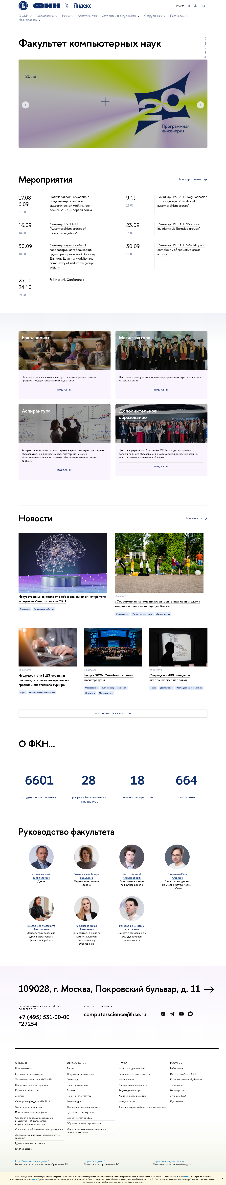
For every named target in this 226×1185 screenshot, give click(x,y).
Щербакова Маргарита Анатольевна (41, 927)
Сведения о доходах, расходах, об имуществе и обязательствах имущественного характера (34, 1120)
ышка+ (71, 1090)
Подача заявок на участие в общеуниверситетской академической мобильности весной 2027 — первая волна (71, 203)
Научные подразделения (132, 1068)
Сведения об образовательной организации (39, 1129)
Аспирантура (36, 410)
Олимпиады (73, 1079)
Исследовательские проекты (134, 1074)
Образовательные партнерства (84, 1123)
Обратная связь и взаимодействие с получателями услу (86, 1130)
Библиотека (176, 1068)
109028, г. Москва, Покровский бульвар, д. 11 (109, 988)
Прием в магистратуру (79, 1095)
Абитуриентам (87, 16)
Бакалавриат (36, 337)
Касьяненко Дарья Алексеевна (86, 927)
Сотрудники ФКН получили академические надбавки (169, 677)
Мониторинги (126, 1079)
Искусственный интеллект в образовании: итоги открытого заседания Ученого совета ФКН (62, 598)
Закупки (19, 1095)
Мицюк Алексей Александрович (131, 876)
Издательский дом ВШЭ (183, 1074)
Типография (176, 1084)
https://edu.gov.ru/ (94, 1161)
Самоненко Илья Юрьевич (177, 876)
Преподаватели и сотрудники (31, 1084)
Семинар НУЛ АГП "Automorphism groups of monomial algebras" (68, 228)
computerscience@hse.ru (115, 1014)
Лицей (70, 1068)
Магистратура (134, 337)
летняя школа (163, 614)
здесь (186, 1176)
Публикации (176, 1101)
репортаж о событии (44, 609)
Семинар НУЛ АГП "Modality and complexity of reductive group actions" (181, 249)
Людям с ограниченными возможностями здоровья (37, 1136)
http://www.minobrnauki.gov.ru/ (32, 1161)
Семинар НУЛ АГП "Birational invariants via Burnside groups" (178, 226)
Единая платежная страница (30, 1143)
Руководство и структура (29, 1074)
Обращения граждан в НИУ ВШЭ (32, 1101)
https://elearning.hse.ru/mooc (169, 1161)
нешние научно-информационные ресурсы (142, 1106)
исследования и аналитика (42, 692)
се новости (194, 518)
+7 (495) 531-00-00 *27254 (44, 1020)
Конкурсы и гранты (129, 1101)
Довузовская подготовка (80, 1074)
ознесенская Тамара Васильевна (86, 876)
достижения (166, 687)
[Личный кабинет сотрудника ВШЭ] (195, 6)
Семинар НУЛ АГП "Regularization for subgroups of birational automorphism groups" (182, 201)
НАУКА (123, 1062)
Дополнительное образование (138, 413)
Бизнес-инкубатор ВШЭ (79, 1117)
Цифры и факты (23, 1068)
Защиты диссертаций (130, 1090)
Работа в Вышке (23, 1148)
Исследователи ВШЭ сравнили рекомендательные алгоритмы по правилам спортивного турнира (44, 680)
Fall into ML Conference (67, 279)
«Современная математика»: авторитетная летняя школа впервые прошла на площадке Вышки (157, 603)
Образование (122, 614)
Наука (22, 692)
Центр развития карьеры (80, 1112)
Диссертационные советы (133, 1084)
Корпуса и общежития (27, 1090)
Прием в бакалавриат (78, 1084)
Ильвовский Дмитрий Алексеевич (131, 927)
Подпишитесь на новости (113, 713)
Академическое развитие (132, 1095)
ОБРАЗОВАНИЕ (76, 1062)
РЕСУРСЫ (176, 1062)
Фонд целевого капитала (28, 1106)
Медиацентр (177, 1090)
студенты (90, 693)
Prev (25, 105)
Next (200, 105)
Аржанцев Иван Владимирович (41, 876)
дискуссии (25, 609)
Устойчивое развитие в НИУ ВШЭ (33, 1079)
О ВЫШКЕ (21, 1062)
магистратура (106, 693)
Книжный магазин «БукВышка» (186, 1079)
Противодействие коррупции (31, 1112)
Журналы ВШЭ (178, 1095)
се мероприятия (190, 179)
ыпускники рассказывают (114, 687)
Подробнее (64, 389)
